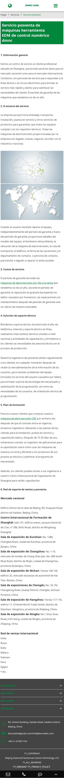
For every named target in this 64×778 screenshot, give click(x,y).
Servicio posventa (32, 14)
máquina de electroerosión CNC (18, 418)
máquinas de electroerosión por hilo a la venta (27, 283)
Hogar (4, 14)
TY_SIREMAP (20, 766)
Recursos (7, 701)
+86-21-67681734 (17, 741)
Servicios (15, 14)
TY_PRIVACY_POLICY (39, 766)
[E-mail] (8, 774)
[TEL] (24, 774)
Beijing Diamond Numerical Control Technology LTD (32, 757)
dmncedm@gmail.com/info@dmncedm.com (31, 733)
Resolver (7, 693)
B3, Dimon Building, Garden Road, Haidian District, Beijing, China (34, 724)
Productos (8, 685)
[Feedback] (40, 774)
